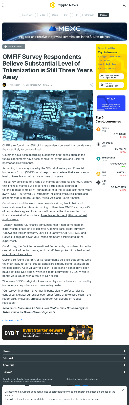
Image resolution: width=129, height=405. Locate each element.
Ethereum (89, 15)
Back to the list (15, 46)
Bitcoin (55, 15)
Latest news (27, 15)
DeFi (66, 15)
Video (42, 15)
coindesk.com (10, 320)
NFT (77, 15)
